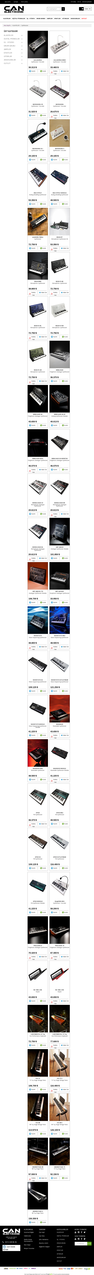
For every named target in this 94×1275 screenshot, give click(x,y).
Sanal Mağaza (29, 1274)
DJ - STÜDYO (31, 18)
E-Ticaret (55, 1274)
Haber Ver (66, 71)
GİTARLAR (65, 18)
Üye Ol (79, 2)
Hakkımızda (27, 1236)
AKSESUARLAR (75, 18)
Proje (49, 1274)
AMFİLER (50, 18)
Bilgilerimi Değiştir (44, 1247)
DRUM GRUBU (41, 18)
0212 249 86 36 (11, 1242)
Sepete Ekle (33, 71)
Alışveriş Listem (43, 1243)
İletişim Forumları (29, 1248)
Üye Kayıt (42, 1232)
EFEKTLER (57, 18)
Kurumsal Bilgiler (29, 1232)
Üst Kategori (11, 31)
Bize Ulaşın (27, 1245)
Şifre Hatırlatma (43, 1239)
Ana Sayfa (8, 2)
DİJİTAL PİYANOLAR (18, 18)
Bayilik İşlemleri (87, 2)
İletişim (16, 2)
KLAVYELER (6, 18)
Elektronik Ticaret (39, 1274)
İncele (44, 71)
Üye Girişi (73, 2)
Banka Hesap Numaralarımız (28, 1240)
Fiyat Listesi (24, 2)
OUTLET (84, 18)
